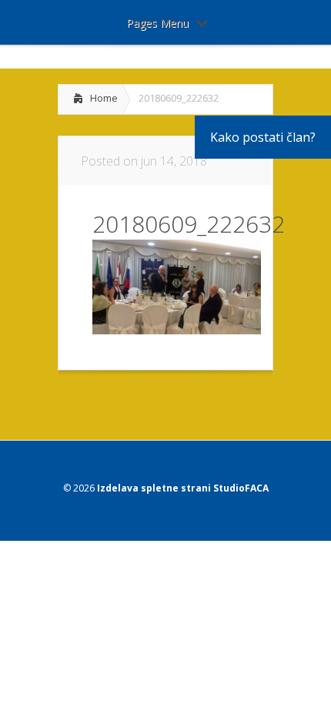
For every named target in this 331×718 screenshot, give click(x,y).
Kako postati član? (263, 137)
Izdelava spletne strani (154, 488)
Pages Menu (157, 22)
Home (104, 98)
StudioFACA (241, 488)
